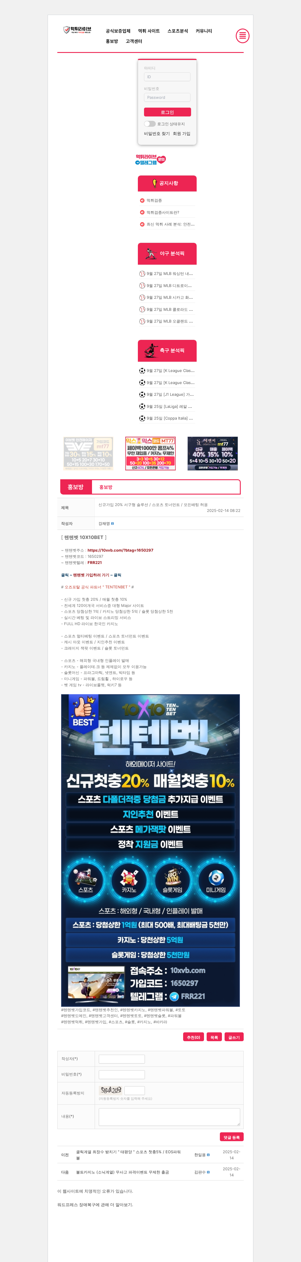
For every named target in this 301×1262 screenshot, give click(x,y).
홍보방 (112, 41)
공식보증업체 (118, 31)
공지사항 (168, 183)
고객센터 (134, 41)
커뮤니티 (204, 31)
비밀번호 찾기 (157, 133)
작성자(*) (69, 1058)
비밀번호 (151, 88)
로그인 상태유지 (171, 123)
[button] (104, 523)
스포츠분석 (178, 31)
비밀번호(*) (71, 1074)
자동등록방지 (72, 1093)
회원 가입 (181, 133)
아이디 (149, 68)
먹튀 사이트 (149, 31)
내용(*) (67, 1116)
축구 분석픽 (172, 350)
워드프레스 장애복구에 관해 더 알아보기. (95, 1204)
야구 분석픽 (172, 253)
